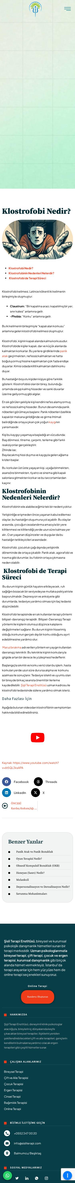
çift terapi (35, 955)
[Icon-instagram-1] (46, 1178)
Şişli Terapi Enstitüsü (34, 685)
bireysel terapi (15, 955)
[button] (17, 781)
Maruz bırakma (11, 647)
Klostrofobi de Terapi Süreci (27, 278)
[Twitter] (17, 1178)
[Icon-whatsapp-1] (36, 1178)
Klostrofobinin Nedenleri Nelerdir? (31, 273)
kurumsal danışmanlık (33, 960)
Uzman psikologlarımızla (48, 951)
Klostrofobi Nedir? (21, 268)
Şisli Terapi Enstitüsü (19, 941)
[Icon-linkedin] (27, 1178)
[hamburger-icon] (67, 10)
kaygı (52, 422)
